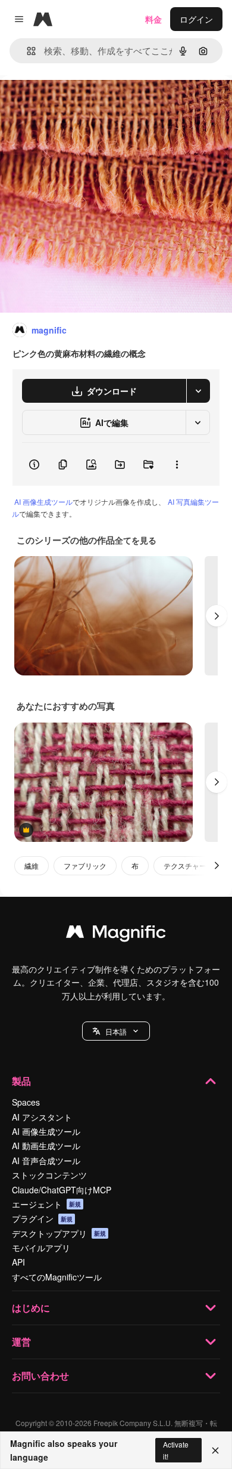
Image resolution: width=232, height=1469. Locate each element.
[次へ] (216, 615)
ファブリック (85, 865)
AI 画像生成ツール (43, 501)
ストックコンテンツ (49, 1175)
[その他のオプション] (177, 464)
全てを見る (135, 540)
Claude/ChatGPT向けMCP (61, 1190)
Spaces (26, 1102)
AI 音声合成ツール (46, 1160)
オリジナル (81, 102)
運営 (21, 1341)
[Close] (215, 1450)
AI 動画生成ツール (46, 1146)
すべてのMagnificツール (57, 1277)
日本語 (116, 1031)
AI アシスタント (42, 1117)
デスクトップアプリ (59, 1233)
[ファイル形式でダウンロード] (198, 391)
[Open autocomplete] (26, 51)
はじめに (31, 1307)
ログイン (196, 19)
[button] (116, 1031)
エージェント (46, 1204)
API (18, 1262)
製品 (21, 1081)
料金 (153, 19)
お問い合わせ (40, 1375)
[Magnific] (116, 934)
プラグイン (42, 1218)
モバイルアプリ (41, 1248)
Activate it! (176, 1450)
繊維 (31, 865)
